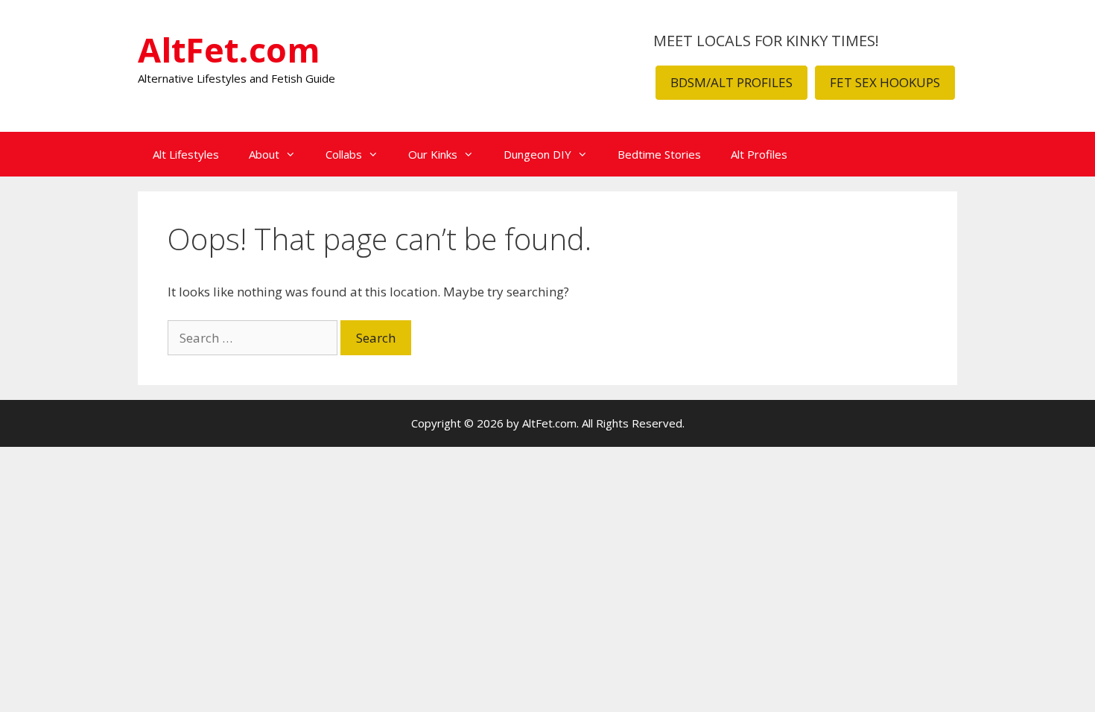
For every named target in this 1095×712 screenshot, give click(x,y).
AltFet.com (229, 49)
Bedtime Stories (659, 154)
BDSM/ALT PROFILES (731, 82)
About (264, 154)
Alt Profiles (759, 154)
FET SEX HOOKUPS (885, 82)
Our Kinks (432, 154)
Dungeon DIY (537, 154)
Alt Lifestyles (186, 154)
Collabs (344, 154)
